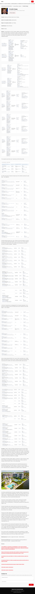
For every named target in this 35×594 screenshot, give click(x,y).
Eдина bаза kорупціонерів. (17, 589)
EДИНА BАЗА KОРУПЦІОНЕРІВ (6, 6)
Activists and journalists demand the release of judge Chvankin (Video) (12, 564)
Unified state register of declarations (7, 567)
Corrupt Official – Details (17, 6)
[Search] (30, 1)
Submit (31, 584)
